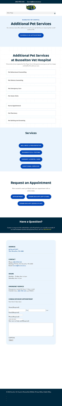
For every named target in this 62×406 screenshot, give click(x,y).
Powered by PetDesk (28, 392)
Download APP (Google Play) (31, 203)
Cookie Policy (47, 392)
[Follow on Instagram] (31, 398)
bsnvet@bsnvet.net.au (19, 265)
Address (12, 246)
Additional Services (31, 166)
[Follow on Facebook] (31, 396)
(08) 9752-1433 (20, 2)
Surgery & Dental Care (31, 159)
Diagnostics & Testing (31, 152)
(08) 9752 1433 (17, 262)
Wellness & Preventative (31, 145)
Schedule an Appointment (31, 35)
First (27, 310)
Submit (11, 340)
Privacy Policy (39, 392)
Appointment (18, 197)
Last (47, 310)
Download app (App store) (39, 197)
